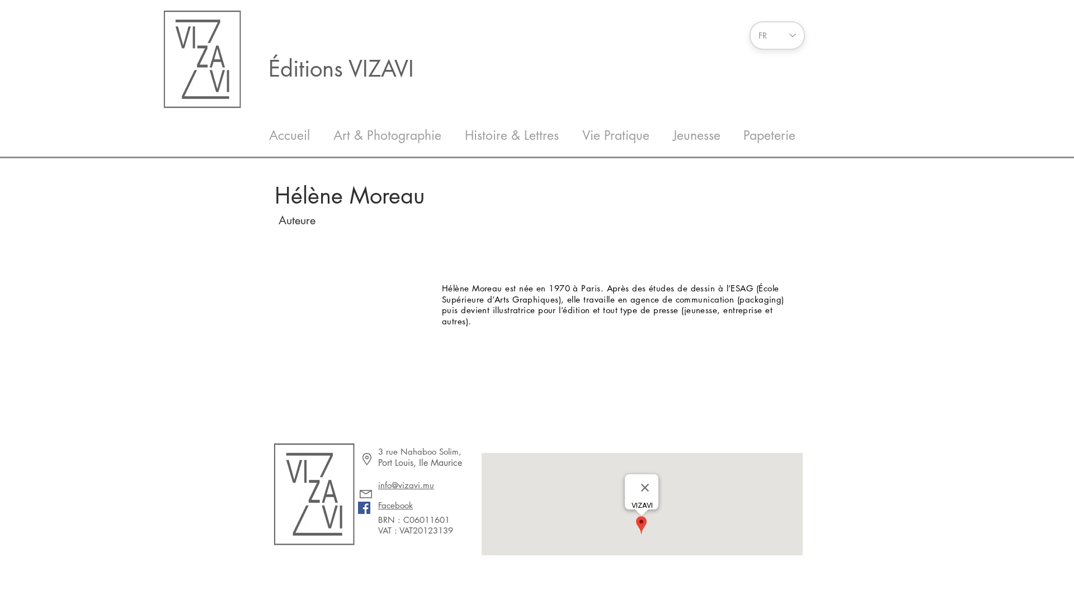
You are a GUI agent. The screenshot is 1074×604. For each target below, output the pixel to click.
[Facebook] (364, 508)
